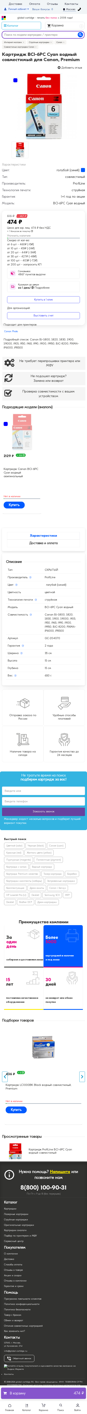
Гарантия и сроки (13, 1286)
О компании (11, 1253)
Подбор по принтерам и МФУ (20, 1235)
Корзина (66, 26)
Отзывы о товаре (13, 1270)
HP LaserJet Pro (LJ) (16, 895)
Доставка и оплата (43, 543)
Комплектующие (15, 888)
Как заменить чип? (14, 1331)
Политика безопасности (17, 1309)
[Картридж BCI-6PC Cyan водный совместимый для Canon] (43, 106)
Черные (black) (36, 845)
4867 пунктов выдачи (32, 274)
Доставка (15, 4)
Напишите (60, 1171)
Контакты (71, 4)
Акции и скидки (12, 1275)
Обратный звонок (22, 1358)
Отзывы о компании (15, 1280)
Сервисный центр (13, 1241)
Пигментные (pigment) (48, 859)
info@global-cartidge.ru (15, 1351)
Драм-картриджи (47, 902)
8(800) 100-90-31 (43, 1187)
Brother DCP (25, 902)
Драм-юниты (37, 888)
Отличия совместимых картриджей (23, 1325)
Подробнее (34, 287)
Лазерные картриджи (16, 1214)
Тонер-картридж (53, 873)
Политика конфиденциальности (21, 1304)
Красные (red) (13, 852)
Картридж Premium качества (22, 873)
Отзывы (52, 4)
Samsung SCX (52, 895)
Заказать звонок (43, 811)
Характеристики (43, 535)
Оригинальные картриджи (19, 1225)
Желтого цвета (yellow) (39, 852)
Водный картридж (42, 866)
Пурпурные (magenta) (18, 859)
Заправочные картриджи (61, 881)
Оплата (34, 4)
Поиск (60, 1410)
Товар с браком (12, 1315)
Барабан (72, 873)
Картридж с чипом (16, 866)
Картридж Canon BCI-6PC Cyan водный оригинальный (21, 472)
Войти (77, 1410)
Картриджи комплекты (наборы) (24, 881)
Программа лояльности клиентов (22, 1298)
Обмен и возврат (13, 1320)
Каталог (26, 1410)
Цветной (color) (14, 845)
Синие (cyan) (56, 845)
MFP (67, 895)
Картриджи (10, 1208)
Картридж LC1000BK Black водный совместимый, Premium (38, 1086)
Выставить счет (44, 315)
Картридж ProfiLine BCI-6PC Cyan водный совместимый (50, 1151)
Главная (9, 1410)
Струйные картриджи (16, 1219)
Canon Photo (11, 331)
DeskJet (35, 895)
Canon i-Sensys (57, 888)
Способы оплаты (13, 1264)
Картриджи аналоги (15, 1230)
